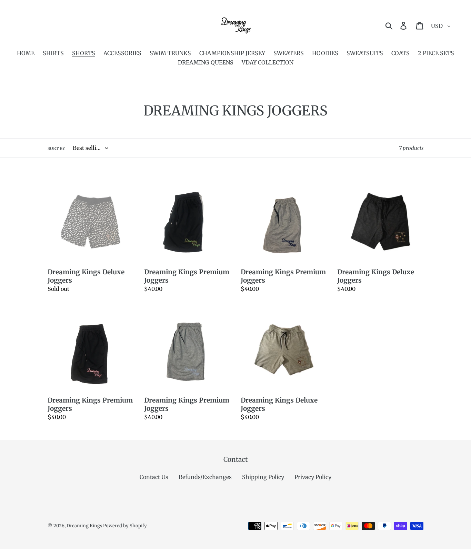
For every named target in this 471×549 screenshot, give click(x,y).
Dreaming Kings (85, 526)
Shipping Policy (263, 477)
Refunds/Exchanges (205, 477)
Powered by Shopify (125, 526)
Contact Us (154, 477)
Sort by (56, 148)
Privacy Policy (312, 477)
